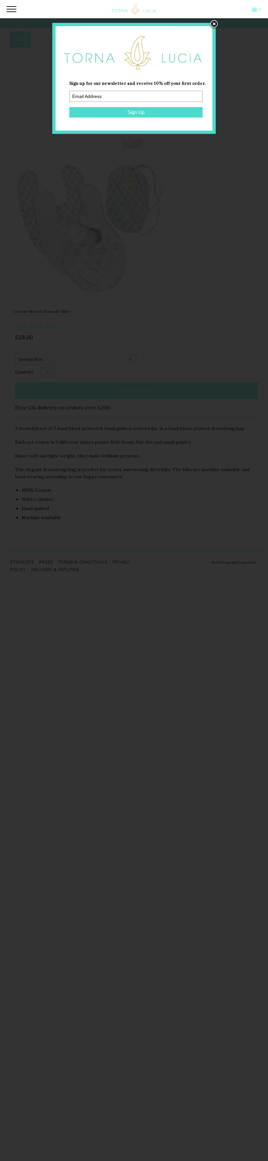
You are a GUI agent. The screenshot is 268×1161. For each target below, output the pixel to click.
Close (214, 24)
